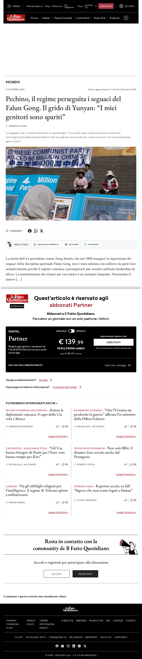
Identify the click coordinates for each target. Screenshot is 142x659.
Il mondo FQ (89, 6)
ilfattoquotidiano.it (34, 6)
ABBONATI (113, 342)
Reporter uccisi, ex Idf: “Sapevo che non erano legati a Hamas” (103, 488)
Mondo (13, 82)
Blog (47, 6)
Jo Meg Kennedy (85, 500)
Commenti (16, 230)
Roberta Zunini (16, 126)
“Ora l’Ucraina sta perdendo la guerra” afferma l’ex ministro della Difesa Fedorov (105, 414)
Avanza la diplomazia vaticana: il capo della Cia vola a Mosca (34, 414)
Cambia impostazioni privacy (46, 624)
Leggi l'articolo (58, 436)
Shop (80, 6)
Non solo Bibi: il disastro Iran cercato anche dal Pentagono (103, 452)
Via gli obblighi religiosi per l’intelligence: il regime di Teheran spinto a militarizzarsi (37, 490)
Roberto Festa (84, 464)
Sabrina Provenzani (19, 426)
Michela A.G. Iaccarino (89, 426)
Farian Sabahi (15, 502)
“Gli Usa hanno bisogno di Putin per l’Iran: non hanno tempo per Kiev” (35, 452)
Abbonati (106, 6)
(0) (66, 426)
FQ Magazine (69, 6)
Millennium (57, 6)
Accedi (57, 573)
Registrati (85, 573)
